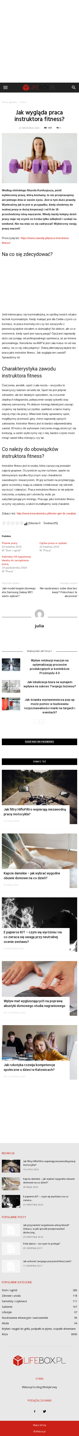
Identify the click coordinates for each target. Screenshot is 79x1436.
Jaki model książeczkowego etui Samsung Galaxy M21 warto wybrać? (19, 592)
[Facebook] (34, 1411)
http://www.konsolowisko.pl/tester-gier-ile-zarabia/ (46, 513)
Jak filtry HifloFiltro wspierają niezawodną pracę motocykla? (49, 1163)
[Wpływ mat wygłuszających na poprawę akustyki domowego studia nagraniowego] (39, 988)
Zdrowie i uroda (11, 1295)
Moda (5, 1323)
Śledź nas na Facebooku (39, 742)
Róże (5, 1334)
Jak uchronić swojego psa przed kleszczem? (47, 1261)
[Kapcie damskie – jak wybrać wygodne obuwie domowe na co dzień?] (39, 860)
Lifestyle (7, 1312)
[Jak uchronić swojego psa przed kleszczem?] (11, 1266)
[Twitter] (44, 1411)
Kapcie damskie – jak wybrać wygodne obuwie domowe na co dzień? (49, 1181)
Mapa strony (39, 1425)
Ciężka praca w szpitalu (53, 543)
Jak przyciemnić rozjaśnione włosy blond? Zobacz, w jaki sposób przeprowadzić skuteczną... (46, 1229)
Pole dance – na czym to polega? (41, 1244)
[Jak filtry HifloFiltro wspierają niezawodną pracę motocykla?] (39, 797)
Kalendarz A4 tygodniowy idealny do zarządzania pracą (16, 560)
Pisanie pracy (9, 543)
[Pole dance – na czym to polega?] (11, 1248)
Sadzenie (7, 1306)
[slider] (13, 523)
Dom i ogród (9, 1290)
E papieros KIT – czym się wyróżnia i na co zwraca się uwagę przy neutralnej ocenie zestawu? (33, 937)
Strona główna (9, 102)
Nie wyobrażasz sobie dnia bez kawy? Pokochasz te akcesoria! (58, 592)
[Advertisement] (39, 41)
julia (39, 625)
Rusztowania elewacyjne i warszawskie (25, 1317)
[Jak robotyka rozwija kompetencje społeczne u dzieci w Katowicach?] (39, 1052)
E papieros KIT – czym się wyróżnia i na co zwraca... (45, 1198)
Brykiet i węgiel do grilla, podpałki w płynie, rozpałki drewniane (39, 1328)
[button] (74, 88)
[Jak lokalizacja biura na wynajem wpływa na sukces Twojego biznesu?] (11, 686)
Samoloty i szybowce (14, 1301)
